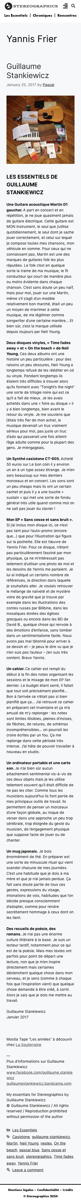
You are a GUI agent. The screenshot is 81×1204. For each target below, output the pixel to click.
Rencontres (67, 15)
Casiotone (21, 1137)
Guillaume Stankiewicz (27, 71)
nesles (46, 1143)
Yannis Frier (28, 1163)
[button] (73, 5)
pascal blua (29, 1150)
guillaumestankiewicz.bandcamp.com (38, 1083)
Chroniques (42, 15)
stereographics (39, 1156)
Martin (12, 1143)
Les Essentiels (16, 15)
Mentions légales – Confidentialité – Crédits (40, 1190)
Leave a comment (27, 1170)
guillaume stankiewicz (51, 1137)
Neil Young (29, 1143)
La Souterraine (28, 1044)
